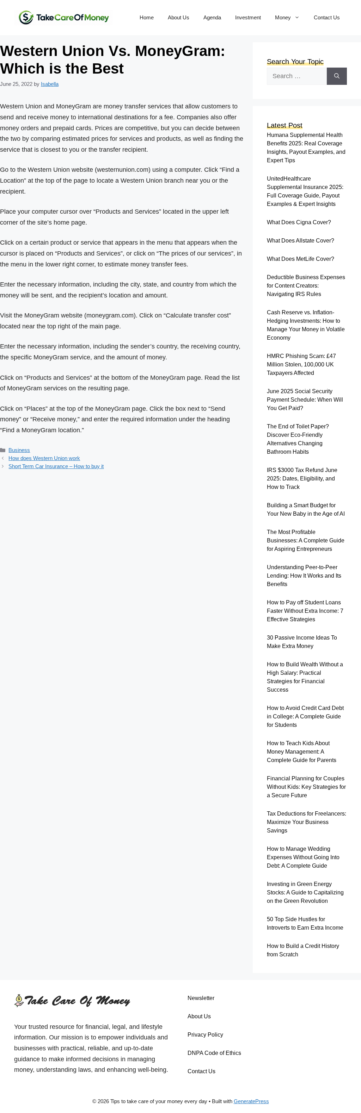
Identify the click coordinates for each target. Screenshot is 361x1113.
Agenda (212, 17)
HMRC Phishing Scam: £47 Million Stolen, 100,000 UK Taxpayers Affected (301, 364)
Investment (248, 17)
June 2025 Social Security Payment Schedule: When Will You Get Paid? (305, 399)
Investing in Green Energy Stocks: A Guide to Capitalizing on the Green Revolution (305, 892)
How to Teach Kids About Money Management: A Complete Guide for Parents (301, 751)
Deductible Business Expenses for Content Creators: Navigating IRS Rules (306, 285)
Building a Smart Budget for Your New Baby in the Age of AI (306, 509)
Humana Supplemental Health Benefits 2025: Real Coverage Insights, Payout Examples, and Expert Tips (306, 147)
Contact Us (327, 17)
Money (283, 17)
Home (147, 17)
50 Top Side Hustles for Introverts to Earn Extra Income (305, 923)
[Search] (337, 76)
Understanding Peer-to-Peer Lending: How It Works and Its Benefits (304, 575)
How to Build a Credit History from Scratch (303, 950)
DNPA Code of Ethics (214, 1053)
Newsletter (201, 998)
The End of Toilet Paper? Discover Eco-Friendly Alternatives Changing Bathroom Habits (298, 439)
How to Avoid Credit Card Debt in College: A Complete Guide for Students (305, 716)
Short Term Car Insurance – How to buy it (56, 466)
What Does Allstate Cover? (300, 241)
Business (19, 450)
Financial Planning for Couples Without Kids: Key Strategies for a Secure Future (306, 786)
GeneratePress (251, 1101)
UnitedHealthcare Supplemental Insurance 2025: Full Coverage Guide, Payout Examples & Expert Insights (305, 191)
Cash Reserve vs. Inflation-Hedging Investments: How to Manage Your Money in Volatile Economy (306, 325)
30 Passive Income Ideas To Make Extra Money (302, 642)
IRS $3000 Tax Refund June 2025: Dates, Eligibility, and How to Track (302, 478)
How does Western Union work (44, 458)
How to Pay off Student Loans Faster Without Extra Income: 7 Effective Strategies (305, 610)
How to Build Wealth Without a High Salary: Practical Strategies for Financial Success (305, 677)
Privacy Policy (205, 1035)
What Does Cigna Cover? (299, 222)
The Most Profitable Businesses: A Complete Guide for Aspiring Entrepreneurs (305, 540)
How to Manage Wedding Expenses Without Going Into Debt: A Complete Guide (303, 857)
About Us (178, 17)
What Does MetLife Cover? (300, 259)
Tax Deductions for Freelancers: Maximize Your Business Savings (306, 822)
